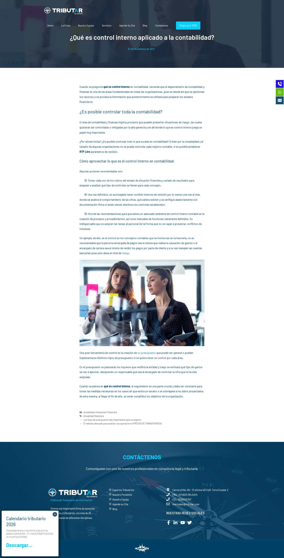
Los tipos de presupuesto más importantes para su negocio (112, 419)
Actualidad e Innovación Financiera (100, 412)
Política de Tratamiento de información (71, 500)
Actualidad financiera (93, 415)
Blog (145, 25)
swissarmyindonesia (91, 405)
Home (50, 25)
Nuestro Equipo (86, 25)
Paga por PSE (188, 25)
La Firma (65, 25)
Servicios (106, 25)
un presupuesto (147, 352)
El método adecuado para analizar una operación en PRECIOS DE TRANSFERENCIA (122, 423)
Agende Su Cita (127, 25)
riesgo (125, 253)
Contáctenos (161, 25)
